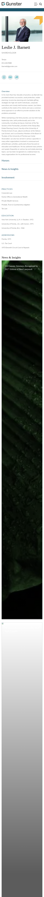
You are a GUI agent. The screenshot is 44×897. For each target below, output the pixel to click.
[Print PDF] (10, 77)
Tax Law (4, 208)
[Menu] (36, 4)
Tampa (4, 59)
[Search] (40, 4)
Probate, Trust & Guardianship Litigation (16, 205)
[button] (16, 77)
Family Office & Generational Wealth (15, 197)
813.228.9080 (7, 63)
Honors (5, 160)
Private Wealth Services (10, 201)
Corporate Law (7, 193)
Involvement (8, 177)
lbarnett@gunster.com (9, 66)
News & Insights (10, 169)
